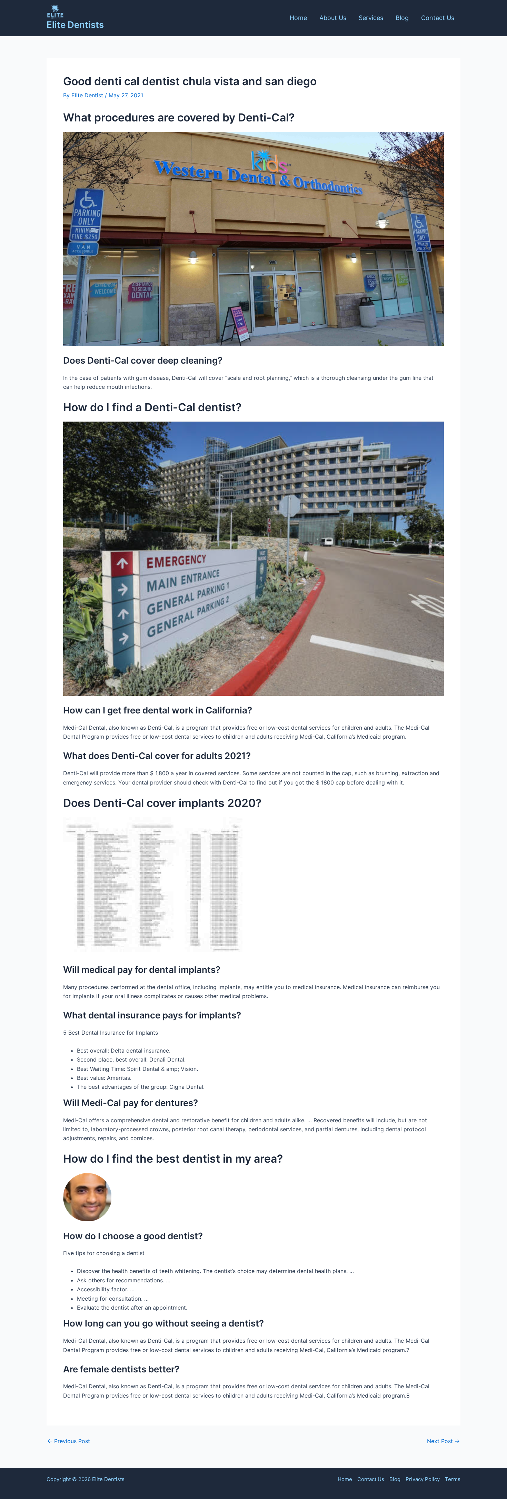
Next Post (443, 1441)
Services (371, 17)
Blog (402, 17)
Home (298, 17)
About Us (332, 17)
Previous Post (68, 1441)
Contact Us (437, 17)
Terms (452, 1479)
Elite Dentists (75, 24)
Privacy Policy (423, 1479)
